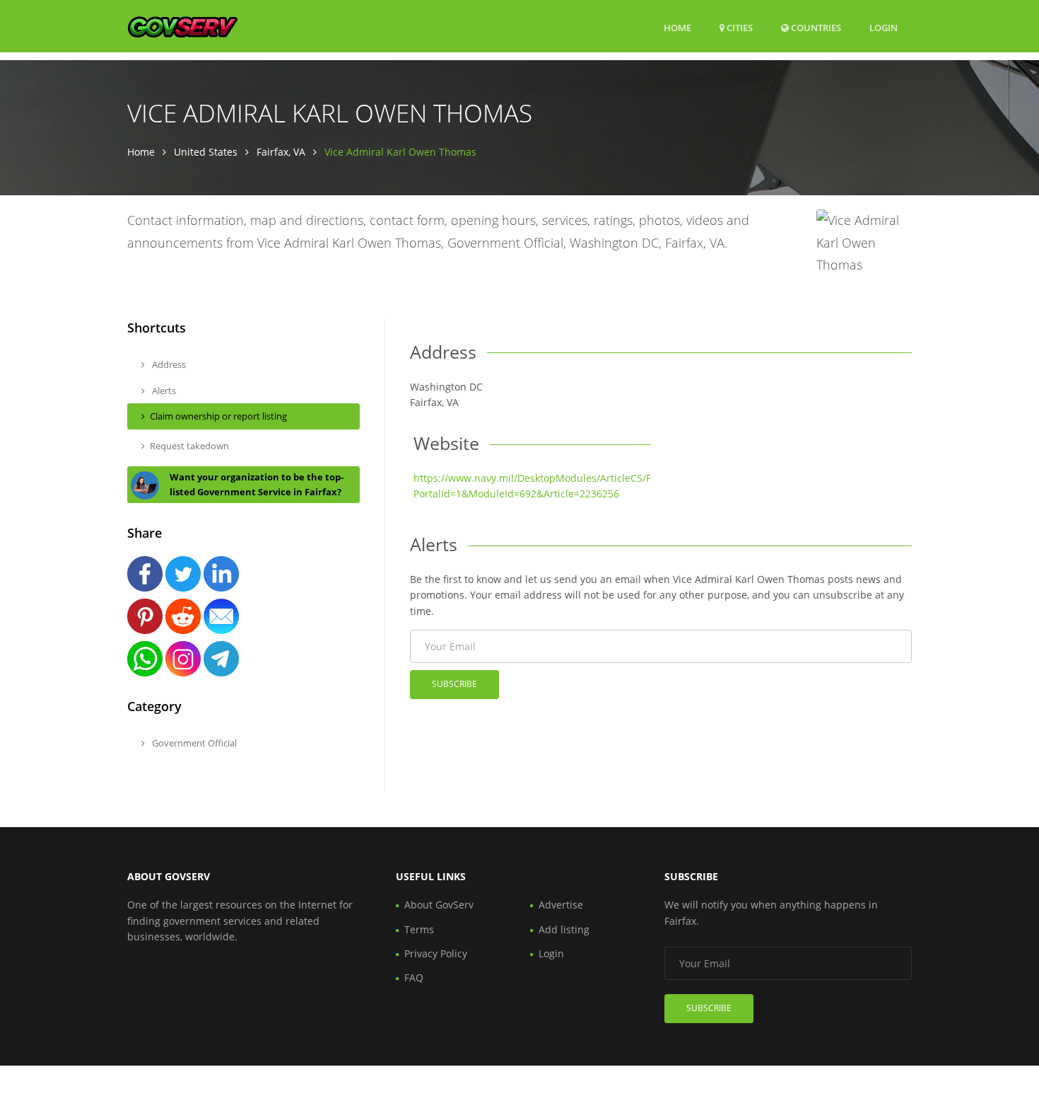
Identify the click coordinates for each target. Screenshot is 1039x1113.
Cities (738, 27)
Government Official (193, 743)
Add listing (564, 929)
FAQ (413, 977)
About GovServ (439, 904)
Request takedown (189, 445)
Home (677, 27)
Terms (419, 929)
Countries (815, 27)
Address (168, 364)
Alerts (163, 390)
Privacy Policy (435, 953)
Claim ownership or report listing (218, 416)
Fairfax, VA (281, 151)
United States (205, 151)
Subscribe (454, 684)
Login (883, 27)
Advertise (561, 904)
